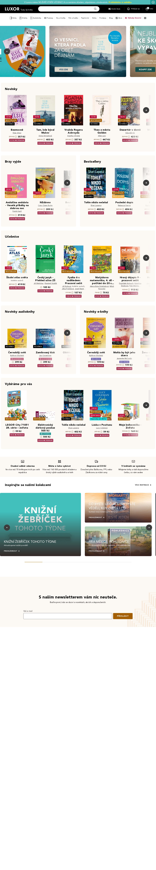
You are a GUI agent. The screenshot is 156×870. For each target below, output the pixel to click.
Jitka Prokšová (68, 289)
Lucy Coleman (102, 428)
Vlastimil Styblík (50, 283)
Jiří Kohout (66, 286)
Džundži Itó (130, 133)
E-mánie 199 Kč (91, 346)
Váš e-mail (27, 611)
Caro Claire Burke (45, 205)
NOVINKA (10, 124)
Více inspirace (142, 485)
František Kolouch (126, 283)
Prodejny (102, 18)
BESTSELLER (11, 120)
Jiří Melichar (38, 283)
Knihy (14, 18)
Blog (111, 18)
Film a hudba (73, 18)
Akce (120, 18)
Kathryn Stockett (17, 355)
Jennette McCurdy (124, 358)
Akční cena (95, 415)
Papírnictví (85, 18)
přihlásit (123, 616)
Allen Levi (102, 136)
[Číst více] (87, 51)
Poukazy (50, 18)
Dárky (94, 18)
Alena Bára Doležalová (99, 286)
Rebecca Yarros (124, 205)
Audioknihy (37, 18)
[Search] (95, 9)
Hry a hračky (60, 18)
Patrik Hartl (17, 211)
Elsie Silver (17, 133)
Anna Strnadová (45, 136)
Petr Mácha (134, 286)
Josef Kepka (80, 289)
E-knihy (24, 18)
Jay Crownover (45, 355)
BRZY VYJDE (11, 196)
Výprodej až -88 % (98, 419)
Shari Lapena (96, 205)
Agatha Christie (73, 136)
